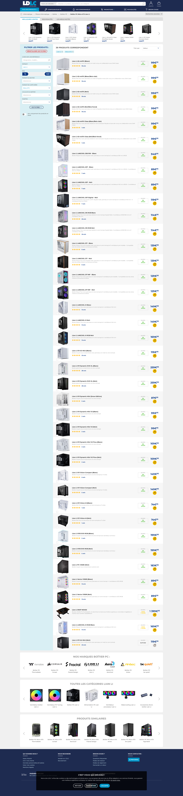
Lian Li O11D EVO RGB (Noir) (82, 549)
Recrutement (62, 760)
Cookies (41, 763)
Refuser (78, 786)
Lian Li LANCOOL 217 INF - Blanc (84, 274)
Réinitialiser (36, 51)
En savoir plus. (115, 780)
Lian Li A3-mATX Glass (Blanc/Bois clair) (87, 121)
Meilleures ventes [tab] (30, 19)
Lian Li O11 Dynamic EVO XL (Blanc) (85, 366)
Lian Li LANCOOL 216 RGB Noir (83, 228)
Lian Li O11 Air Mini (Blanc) (81, 351)
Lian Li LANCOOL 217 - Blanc (82, 243)
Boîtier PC (63, 14)
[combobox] (48, 4)
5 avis (83, 401)
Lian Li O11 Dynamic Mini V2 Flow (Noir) (86, 457)
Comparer (60, 70)
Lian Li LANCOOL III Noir (81, 320)
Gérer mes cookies (29, 765)
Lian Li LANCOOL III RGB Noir (83, 335)
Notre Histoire (27, 758)
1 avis (83, 127)
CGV (24, 760)
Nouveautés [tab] (47, 19)
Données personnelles (30, 763)
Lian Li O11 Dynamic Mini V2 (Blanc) (85, 412)
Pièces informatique (42, 14)
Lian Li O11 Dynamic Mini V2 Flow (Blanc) (87, 442)
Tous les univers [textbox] (47, 4)
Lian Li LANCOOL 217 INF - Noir (83, 290)
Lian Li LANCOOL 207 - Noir (82, 182)
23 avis (83, 355)
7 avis (83, 173)
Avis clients (30, 760)
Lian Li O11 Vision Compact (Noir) (84, 488)
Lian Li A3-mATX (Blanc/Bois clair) (84, 76)
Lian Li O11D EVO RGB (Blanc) (83, 533)
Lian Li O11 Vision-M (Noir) (81, 518)
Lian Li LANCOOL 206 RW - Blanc (84, 153)
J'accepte (104, 786)
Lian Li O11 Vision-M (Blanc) (82, 503)
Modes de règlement (99, 763)
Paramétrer (91, 786)
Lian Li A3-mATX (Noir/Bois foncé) (84, 107)
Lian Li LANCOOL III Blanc (81, 305)
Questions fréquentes (100, 758)
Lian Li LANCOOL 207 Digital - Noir (85, 197)
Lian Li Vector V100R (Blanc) (82, 579)
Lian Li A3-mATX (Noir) (80, 92)
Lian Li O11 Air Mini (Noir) (81, 640)
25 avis (83, 219)
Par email (135, 759)
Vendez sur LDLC (63, 758)
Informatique (27, 14)
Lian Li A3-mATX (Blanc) (81, 61)
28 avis (83, 370)
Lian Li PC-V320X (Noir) (80, 565)
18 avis (83, 66)
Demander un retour (99, 765)
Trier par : (137, 48)
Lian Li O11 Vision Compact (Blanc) (85, 472)
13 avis (83, 309)
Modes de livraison (99, 760)
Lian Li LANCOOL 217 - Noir (82, 258)
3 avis (83, 416)
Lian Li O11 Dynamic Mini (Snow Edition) (87, 396)
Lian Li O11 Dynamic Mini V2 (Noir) (84, 427)
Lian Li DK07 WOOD (79, 610)
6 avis (83, 249)
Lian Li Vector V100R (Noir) (82, 594)
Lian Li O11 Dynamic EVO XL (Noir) (84, 381)
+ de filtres (35, 107)
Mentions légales (28, 767)
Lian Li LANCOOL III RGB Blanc (83, 625)
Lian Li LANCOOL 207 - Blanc (82, 167)
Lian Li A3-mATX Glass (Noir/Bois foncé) (86, 137)
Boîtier (55, 14)
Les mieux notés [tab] (63, 19)
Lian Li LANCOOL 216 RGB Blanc (84, 213)
